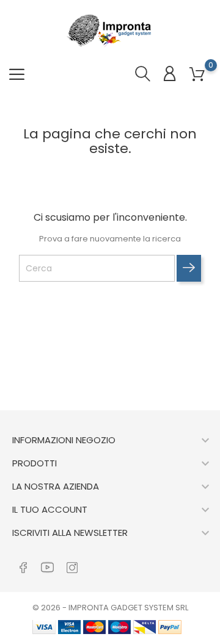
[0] (197, 74)
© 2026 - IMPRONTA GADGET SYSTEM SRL (110, 607)
